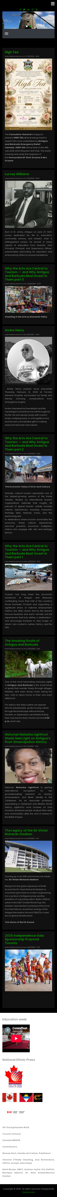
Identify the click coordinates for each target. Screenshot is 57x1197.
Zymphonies (28, 1192)
